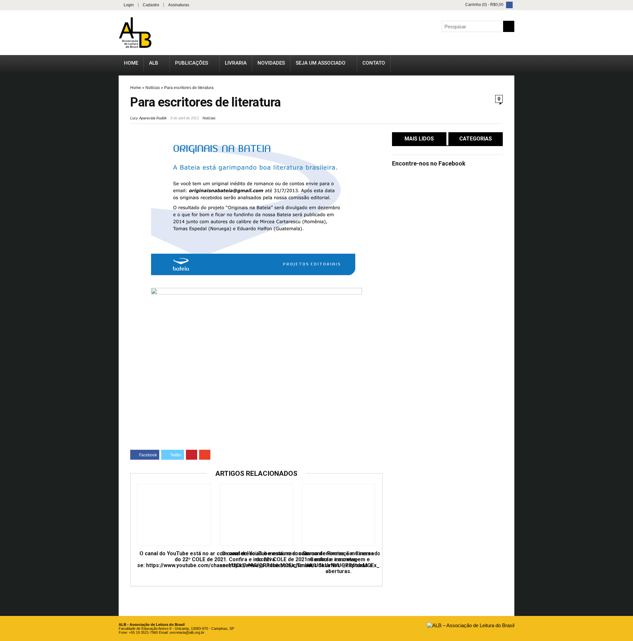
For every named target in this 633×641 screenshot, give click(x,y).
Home (131, 63)
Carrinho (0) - (483, 4)
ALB (153, 63)
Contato (373, 63)
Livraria (236, 63)
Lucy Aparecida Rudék (148, 118)
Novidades (271, 63)
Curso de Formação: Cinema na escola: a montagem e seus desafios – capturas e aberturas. (338, 562)
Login (129, 5)
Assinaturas (178, 5)
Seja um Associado (321, 63)
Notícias (152, 87)
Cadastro (151, 5)
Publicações (191, 63)
